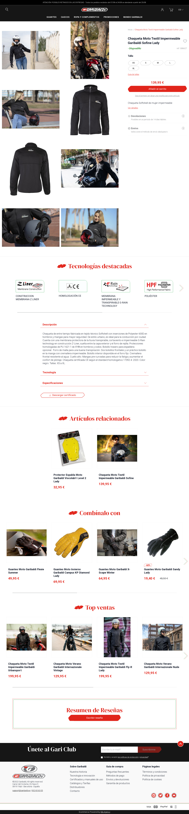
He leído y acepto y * (126, 757)
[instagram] (153, 795)
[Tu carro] (171, 9)
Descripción (50, 324)
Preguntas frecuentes (117, 771)
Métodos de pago (115, 775)
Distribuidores (77, 787)
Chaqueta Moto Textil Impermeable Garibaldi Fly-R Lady (115, 667)
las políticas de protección (128, 757)
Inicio (130, 29)
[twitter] (160, 795)
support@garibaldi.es (21, 790)
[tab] (94, 325)
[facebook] (167, 795)
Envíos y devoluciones (117, 779)
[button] (181, 10)
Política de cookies (152, 779)
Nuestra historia (78, 771)
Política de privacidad (153, 775)
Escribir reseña (94, 717)
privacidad (144, 757)
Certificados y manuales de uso (86, 779)
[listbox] (157, 65)
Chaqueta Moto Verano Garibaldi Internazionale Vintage (67, 667)
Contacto (75, 791)
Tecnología (49, 372)
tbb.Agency (105, 812)
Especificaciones (53, 383)
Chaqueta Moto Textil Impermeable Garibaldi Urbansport (21, 667)
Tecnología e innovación (82, 775)
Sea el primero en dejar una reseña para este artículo (157, 96)
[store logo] (94, 9)
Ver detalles (133, 108)
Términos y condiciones (154, 771)
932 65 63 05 (37, 790)
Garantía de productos (118, 783)
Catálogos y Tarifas (80, 783)
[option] (133, 62)
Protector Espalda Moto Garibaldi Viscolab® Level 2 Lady (69, 478)
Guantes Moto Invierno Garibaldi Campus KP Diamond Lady (71, 572)
